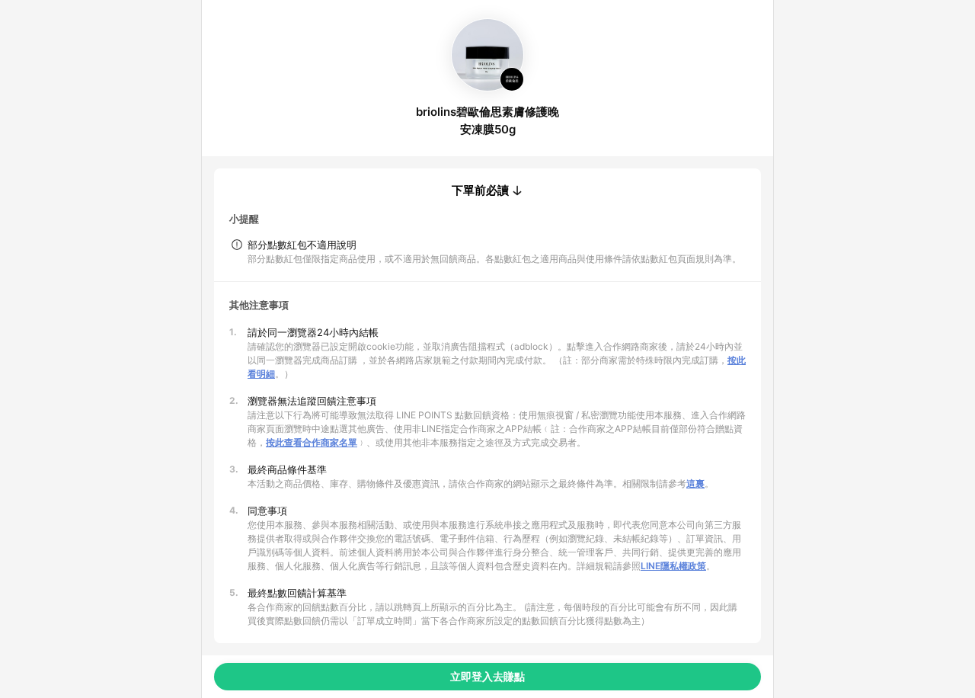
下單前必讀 (480, 190)
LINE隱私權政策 (673, 566)
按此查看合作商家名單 (311, 442)
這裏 (695, 483)
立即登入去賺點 (487, 676)
